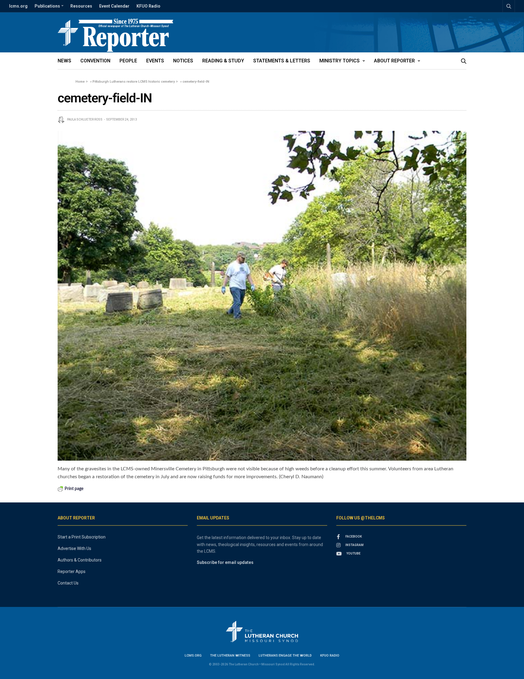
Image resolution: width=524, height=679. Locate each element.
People (128, 61)
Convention (95, 61)
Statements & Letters (281, 61)
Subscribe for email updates (225, 562)
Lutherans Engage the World (285, 655)
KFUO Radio (148, 6)
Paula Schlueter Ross (84, 119)
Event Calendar (114, 6)
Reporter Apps (72, 571)
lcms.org (18, 6)
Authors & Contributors (80, 560)
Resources (81, 6)
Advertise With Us (74, 548)
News (64, 61)
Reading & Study (223, 61)
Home (80, 82)
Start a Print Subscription (82, 537)
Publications (47, 6)
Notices (183, 61)
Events (155, 61)
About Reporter (394, 61)
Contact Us (68, 583)
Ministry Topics (339, 61)
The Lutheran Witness (230, 655)
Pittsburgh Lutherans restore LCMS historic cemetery (133, 82)
